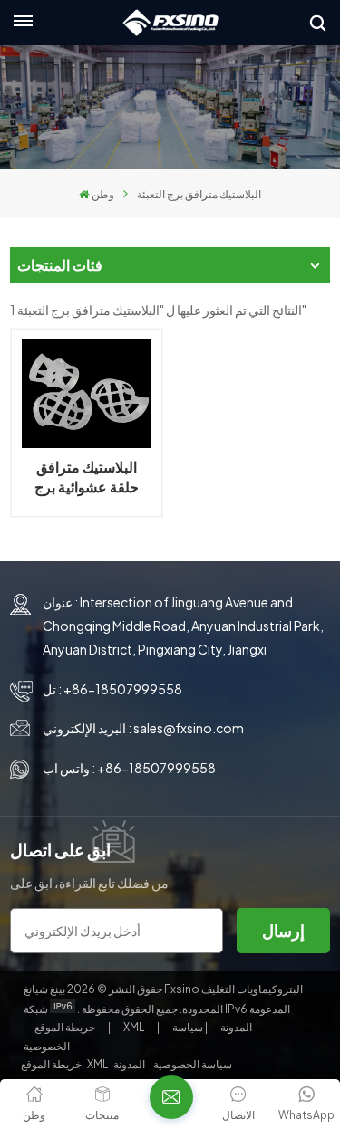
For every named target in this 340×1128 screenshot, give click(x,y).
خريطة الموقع (65, 1027)
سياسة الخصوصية (192, 1064)
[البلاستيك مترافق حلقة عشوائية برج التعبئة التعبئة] (86, 393)
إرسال (283, 930)
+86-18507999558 (122, 689)
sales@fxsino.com (188, 728)
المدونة (235, 1027)
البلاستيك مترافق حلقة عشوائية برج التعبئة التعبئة (86, 477)
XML (133, 1027)
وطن (103, 194)
